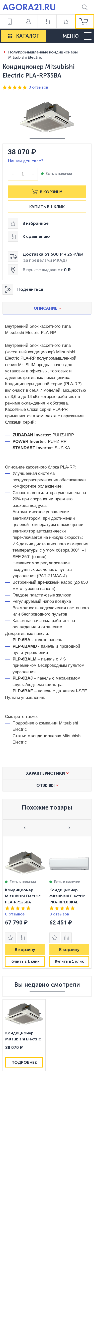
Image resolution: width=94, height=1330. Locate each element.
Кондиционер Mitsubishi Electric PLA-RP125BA (23, 896)
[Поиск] (84, 7)
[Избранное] (65, 21)
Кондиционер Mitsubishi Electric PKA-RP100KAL (67, 896)
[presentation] (25, 902)
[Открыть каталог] (10, 36)
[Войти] (28, 21)
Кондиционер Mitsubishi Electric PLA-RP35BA (23, 1037)
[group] (84, 21)
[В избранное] (10, 938)
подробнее (24, 1062)
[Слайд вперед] (69, 827)
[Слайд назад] (25, 827)
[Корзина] (84, 21)
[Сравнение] (47, 21)
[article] (25, 902)
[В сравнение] (22, 938)
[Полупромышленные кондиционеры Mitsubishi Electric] (4, 51)
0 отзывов (38, 87)
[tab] (47, 308)
